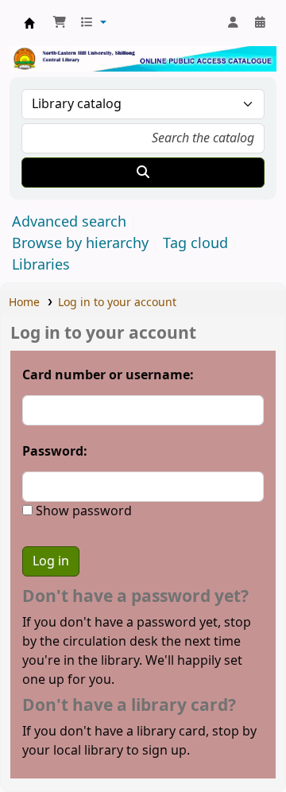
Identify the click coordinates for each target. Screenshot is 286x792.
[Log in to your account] (232, 23)
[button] (59, 23)
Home (24, 302)
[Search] (143, 172)
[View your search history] (259, 23)
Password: (54, 451)
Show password (82, 511)
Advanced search (69, 222)
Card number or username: (108, 375)
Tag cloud (195, 243)
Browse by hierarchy (80, 243)
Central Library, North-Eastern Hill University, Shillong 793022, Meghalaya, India (29, 23)
